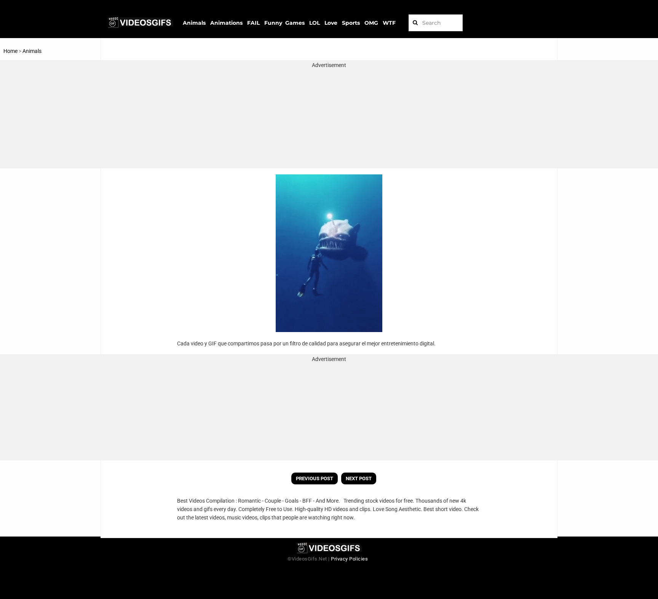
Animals (32, 51)
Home (10, 51)
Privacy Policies (349, 559)
